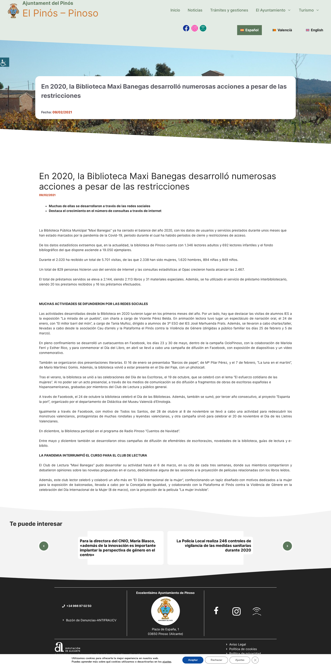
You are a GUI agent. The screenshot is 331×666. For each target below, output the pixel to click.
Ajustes (239, 660)
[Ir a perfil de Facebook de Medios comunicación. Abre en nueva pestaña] (186, 28)
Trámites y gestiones (229, 10)
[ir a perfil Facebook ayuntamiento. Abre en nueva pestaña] (216, 610)
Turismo (306, 10)
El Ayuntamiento (270, 10)
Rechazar (216, 660)
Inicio (175, 10)
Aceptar (193, 660)
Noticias (195, 10)
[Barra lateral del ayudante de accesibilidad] (4, 62)
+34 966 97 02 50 (78, 606)
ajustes (166, 662)
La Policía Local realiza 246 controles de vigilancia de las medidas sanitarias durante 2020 (214, 545)
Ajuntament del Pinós (47, 3)
